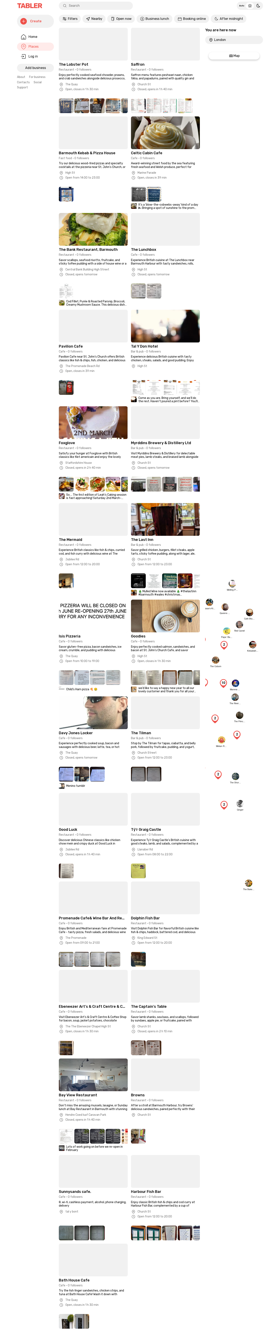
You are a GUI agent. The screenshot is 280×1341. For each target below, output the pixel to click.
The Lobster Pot (73, 64)
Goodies (138, 636)
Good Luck (68, 829)
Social (38, 82)
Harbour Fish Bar (146, 1191)
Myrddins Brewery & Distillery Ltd (161, 443)
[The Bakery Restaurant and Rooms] (248, 883)
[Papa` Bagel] (226, 631)
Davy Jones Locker (76, 733)
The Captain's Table (149, 1006)
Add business (35, 68)
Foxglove (67, 443)
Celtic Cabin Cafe (146, 153)
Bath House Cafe (74, 1280)
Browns (138, 1095)
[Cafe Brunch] (249, 612)
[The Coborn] (215, 660)
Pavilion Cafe (71, 346)
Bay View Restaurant (78, 1095)
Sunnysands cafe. (75, 1191)
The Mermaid (70, 539)
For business (37, 77)
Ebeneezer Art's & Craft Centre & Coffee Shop (92, 1006)
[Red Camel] (238, 624)
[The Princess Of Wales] (239, 715)
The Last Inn (142, 539)
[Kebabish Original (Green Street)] (252, 645)
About (21, 77)
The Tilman (141, 733)
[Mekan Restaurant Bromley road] (220, 740)
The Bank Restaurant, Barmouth (88, 249)
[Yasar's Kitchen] (208, 602)
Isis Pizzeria (70, 636)
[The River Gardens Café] (234, 697)
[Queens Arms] (224, 607)
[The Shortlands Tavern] (234, 776)
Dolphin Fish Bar (145, 918)
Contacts (23, 82)
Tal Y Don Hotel (144, 346)
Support (22, 87)
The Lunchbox (143, 249)
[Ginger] (239, 803)
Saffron (138, 64)
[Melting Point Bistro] (231, 584)
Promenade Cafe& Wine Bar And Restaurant (92, 918)
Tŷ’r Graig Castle (146, 829)
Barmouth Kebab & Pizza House (87, 153)
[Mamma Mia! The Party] (234, 683)
